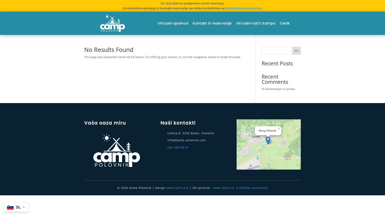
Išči (296, 51)
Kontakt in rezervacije (212, 23)
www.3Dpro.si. (224, 188)
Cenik (285, 23)
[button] (268, 140)
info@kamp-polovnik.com (243, 8)
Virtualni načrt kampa (255, 23)
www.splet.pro (178, 188)
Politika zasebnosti (253, 188)
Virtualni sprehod (173, 23)
